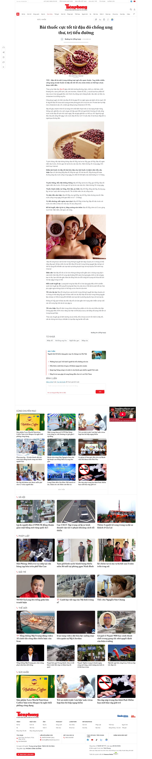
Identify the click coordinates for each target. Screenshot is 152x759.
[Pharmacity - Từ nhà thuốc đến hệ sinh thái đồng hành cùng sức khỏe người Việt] (30, 447)
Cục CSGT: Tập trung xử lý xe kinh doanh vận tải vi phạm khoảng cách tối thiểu (75, 528)
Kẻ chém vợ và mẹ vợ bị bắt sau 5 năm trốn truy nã (115, 565)
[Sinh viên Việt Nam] (122, 716)
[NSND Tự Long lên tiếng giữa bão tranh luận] (35, 586)
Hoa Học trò (93, 1)
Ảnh (44, 722)
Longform (73, 722)
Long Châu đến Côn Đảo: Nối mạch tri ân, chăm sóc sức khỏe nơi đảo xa (61, 483)
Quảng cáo (111, 1)
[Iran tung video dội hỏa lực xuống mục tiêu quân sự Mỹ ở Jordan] (76, 622)
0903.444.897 (69, 737)
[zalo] (102, 739)
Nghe (3, 47)
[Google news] (107, 739)
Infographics (87, 722)
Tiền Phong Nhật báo (66, 1)
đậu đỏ (61, 89)
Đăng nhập (49, 382)
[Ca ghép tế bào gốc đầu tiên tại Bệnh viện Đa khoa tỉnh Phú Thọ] (92, 447)
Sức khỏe (49, 14)
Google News (112, 19)
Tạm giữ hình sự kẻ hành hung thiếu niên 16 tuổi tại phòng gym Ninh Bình (75, 565)
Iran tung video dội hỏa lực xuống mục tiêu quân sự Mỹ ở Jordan (75, 637)
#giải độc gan (74, 340)
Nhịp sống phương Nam (36, 731)
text (100, 19)
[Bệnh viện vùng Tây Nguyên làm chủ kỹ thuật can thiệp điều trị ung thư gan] (61, 447)
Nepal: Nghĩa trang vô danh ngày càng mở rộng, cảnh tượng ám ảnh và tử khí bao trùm (90, 665)
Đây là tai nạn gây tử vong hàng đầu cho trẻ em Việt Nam (71, 374)
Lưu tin (3, 57)
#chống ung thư (61, 340)
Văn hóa (95, 14)
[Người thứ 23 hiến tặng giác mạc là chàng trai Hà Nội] (99, 355)
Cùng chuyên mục (26, 411)
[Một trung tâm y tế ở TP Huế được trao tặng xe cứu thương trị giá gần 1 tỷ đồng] (61, 422)
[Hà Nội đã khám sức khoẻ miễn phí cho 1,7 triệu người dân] (30, 472)
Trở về (3, 67)
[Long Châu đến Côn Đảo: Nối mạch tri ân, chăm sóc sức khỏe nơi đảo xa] (61, 472)
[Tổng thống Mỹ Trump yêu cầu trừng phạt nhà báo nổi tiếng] (30, 653)
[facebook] (131, 1)
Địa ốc (43, 14)
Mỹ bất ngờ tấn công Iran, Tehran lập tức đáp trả (121, 664)
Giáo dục (108, 14)
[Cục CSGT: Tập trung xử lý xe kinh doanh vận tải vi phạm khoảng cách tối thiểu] (76, 511)
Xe (90, 14)
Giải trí (102, 14)
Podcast (59, 722)
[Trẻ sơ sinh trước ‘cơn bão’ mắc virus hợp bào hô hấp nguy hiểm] (92, 422)
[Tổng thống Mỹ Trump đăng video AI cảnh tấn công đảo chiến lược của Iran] (35, 622)
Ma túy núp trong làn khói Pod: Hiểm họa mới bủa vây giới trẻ (92, 483)
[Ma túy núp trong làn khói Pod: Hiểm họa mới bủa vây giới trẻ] (92, 472)
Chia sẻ (3, 52)
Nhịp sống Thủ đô (21, 731)
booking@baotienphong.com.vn (50, 740)
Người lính (85, 14)
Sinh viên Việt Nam (80, 1)
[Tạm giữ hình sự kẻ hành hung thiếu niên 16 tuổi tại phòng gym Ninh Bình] (76, 550)
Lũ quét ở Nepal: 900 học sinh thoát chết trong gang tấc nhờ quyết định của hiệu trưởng (114, 638)
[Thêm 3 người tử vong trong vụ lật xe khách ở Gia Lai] (116, 511)
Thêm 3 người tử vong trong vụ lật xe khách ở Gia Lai (115, 526)
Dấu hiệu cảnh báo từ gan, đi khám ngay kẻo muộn (68, 366)
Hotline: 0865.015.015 (50, 1)
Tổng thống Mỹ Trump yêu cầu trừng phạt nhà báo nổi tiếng (30, 664)
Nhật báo (33, 722)
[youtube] (134, 1)
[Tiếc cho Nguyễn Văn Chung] (116, 586)
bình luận (108, 19)
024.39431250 (22, 741)
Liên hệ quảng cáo (46, 735)
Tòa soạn (102, 1)
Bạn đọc (98, 727)
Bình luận (3, 62)
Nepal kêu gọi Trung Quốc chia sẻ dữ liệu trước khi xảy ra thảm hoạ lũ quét (60, 665)
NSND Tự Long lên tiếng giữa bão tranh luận (32, 601)
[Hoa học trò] (133, 716)
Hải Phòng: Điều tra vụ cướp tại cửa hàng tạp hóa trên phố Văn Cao (33, 565)
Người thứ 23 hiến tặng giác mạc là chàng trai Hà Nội (67, 354)
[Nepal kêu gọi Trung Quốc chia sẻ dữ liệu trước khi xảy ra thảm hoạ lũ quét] (61, 653)
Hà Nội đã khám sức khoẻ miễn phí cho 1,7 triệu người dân (29, 483)
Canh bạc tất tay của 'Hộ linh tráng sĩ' (75, 601)
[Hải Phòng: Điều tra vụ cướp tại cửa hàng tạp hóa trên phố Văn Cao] (35, 550)
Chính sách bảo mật (120, 735)
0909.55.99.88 (46, 737)
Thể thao (77, 14)
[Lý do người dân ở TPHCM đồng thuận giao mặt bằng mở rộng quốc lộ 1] (35, 511)
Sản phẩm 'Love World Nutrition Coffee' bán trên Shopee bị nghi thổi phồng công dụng (29, 434)
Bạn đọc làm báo (27, 754)
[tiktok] (97, 740)
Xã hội (23, 14)
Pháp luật (70, 14)
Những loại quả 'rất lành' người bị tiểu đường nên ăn (69, 362)
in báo (104, 19)
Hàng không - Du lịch (115, 727)
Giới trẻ (63, 14)
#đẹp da (85, 340)
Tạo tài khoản (61, 382)
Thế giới (56, 14)
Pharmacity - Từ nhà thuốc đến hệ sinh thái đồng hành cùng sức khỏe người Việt (29, 459)
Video (128, 14)
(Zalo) (52, 737)
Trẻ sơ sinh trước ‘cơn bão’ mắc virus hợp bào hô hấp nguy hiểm (91, 433)
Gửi (100, 392)
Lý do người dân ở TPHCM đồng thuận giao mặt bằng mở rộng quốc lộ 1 (35, 526)
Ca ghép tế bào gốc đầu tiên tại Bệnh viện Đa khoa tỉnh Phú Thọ (91, 458)
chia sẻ (96, 19)
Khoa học (115, 14)
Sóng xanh (36, 14)
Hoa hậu (122, 14)
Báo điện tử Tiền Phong (76, 7)
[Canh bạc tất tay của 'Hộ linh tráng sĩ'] (76, 586)
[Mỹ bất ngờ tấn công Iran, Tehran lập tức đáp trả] (122, 653)
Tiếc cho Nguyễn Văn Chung (111, 599)
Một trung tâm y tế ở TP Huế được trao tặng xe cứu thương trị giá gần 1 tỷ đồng (60, 434)
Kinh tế (29, 14)
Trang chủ (17, 14)
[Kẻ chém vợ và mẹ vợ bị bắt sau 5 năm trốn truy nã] (116, 550)
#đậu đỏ (50, 340)
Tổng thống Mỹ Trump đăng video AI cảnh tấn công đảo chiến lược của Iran (34, 638)
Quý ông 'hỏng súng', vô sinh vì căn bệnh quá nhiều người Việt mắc (74, 370)
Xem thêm (134, 14)
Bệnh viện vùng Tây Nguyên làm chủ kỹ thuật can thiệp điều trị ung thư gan (60, 459)
